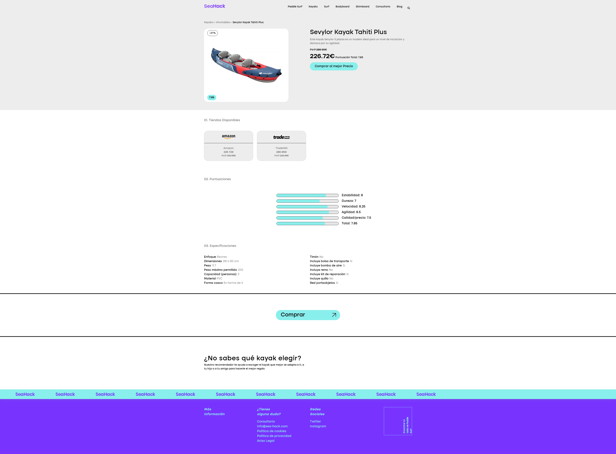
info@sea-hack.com (272, 426)
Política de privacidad (274, 436)
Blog (399, 6)
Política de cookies (271, 431)
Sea (214, 6)
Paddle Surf (295, 6)
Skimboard (362, 6)
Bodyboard (342, 6)
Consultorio (383, 6)
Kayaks (313, 6)
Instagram (318, 426)
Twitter (315, 421)
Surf (326, 6)
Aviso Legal (265, 441)
